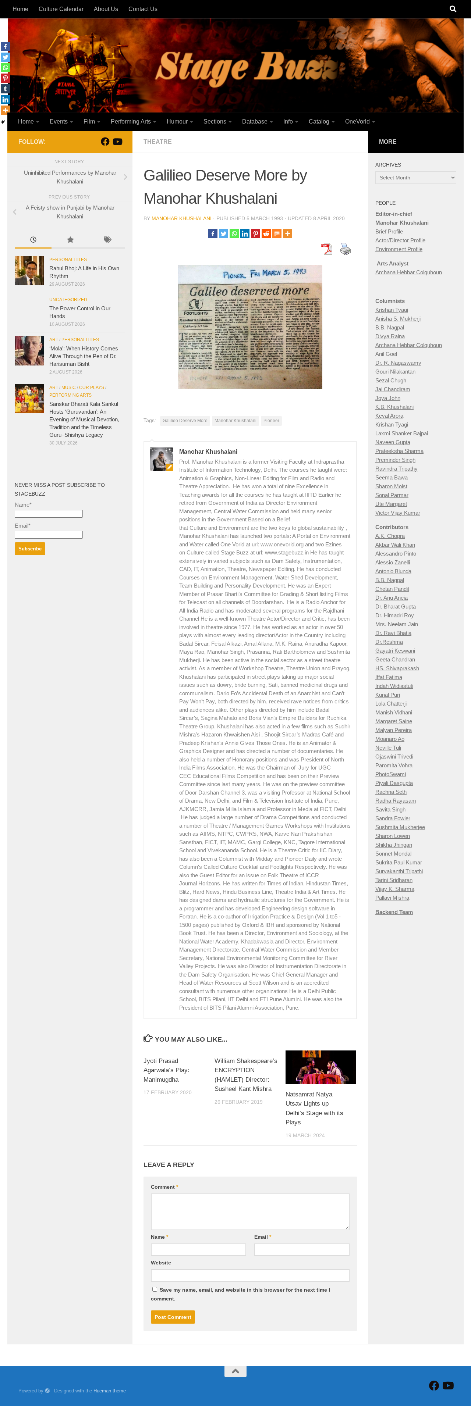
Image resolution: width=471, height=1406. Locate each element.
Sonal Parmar (391, 495)
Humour (177, 121)
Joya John (387, 398)
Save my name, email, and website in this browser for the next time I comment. (240, 1294)
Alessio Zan (389, 562)
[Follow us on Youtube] (117, 141)
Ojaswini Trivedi (394, 756)
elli (407, 562)
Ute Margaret (391, 504)
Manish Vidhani (393, 712)
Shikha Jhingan (393, 845)
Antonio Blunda (393, 571)
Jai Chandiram (392, 389)
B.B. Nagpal (389, 327)
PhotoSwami (390, 774)
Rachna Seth (391, 792)
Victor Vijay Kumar (397, 513)
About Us (106, 9)
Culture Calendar (61, 9)
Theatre (158, 142)
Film (89, 121)
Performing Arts (131, 121)
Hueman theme (109, 1390)
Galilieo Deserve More (185, 420)
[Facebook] (212, 233)
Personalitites (68, 259)
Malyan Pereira (393, 730)
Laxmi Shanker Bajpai (401, 433)
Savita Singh (390, 809)
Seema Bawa (391, 477)
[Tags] (106, 241)
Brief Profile (389, 231)
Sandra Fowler (392, 818)
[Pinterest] (255, 233)
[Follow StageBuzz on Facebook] (105, 141)
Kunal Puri (387, 695)
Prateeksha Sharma (399, 451)
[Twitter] (223, 233)
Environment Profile (398, 249)
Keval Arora (389, 416)
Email (262, 1237)
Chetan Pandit (392, 589)
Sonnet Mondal (393, 853)
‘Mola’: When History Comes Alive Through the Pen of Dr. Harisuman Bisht (83, 356)
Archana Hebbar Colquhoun (408, 272)
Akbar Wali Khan (395, 545)
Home (20, 9)
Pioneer (271, 420)
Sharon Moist (391, 486)
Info (288, 121)
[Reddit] (266, 233)
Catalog (319, 121)
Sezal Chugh (390, 380)
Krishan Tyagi (391, 310)
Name (159, 1237)
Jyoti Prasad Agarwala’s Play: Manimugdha (167, 1070)
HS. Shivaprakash (397, 668)
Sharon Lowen (392, 836)
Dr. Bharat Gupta (395, 606)
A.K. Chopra (390, 536)
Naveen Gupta (392, 442)
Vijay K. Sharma (394, 889)
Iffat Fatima (388, 677)
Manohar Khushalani (182, 218)
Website (161, 1263)
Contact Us (142, 9)
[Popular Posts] (70, 241)
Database (255, 121)
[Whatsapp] (234, 233)
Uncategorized (68, 299)
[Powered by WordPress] (47, 1390)
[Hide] (3, 122)
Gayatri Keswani (395, 650)
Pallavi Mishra (392, 898)
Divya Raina (390, 336)
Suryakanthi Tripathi (399, 871)
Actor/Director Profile (400, 240)
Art (53, 339)
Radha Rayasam (395, 800)
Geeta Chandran (395, 659)
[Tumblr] (5, 88)
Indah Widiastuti (394, 686)
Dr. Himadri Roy (394, 615)
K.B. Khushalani (394, 407)
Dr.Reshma (389, 642)
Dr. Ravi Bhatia (393, 633)
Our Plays (91, 387)
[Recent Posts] (33, 241)
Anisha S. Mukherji (398, 318)
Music (68, 387)
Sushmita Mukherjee (400, 827)
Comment (164, 1187)
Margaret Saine (393, 721)
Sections (214, 121)
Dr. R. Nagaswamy (398, 363)
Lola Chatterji (391, 703)
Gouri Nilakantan (395, 371)
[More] (287, 233)
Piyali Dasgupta (394, 783)
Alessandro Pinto (395, 553)
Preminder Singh (395, 460)
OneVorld (357, 121)
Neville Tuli (388, 748)
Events (59, 121)
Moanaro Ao (389, 739)
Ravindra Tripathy (396, 468)
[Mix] (276, 233)
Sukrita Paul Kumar (398, 862)
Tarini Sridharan (393, 880)
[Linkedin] (244, 233)
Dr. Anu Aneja (391, 598)
